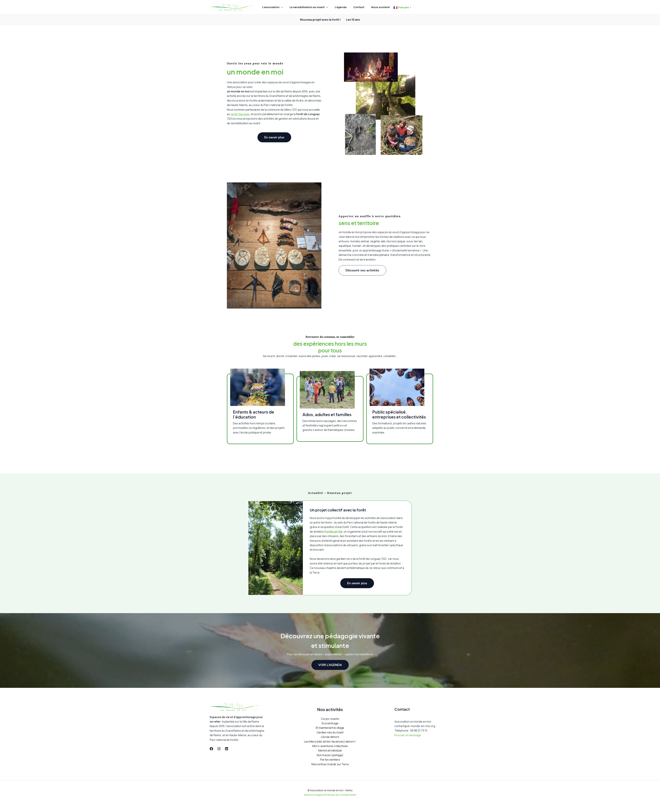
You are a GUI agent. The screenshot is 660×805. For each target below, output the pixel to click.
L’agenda (340, 7)
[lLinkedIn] (226, 748)
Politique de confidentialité (340, 794)
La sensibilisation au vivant (307, 7)
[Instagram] (219, 748)
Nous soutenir (380, 7)
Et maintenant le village (330, 728)
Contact (358, 7)
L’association (270, 7)
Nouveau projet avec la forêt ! (320, 20)
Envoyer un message (407, 735)
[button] (281, 7)
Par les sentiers (330, 759)
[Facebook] (211, 748)
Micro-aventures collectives (330, 746)
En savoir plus (357, 583)
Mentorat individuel (330, 750)
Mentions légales (314, 794)
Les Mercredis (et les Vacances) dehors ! (330, 741)
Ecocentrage (330, 723)
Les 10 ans (353, 20)
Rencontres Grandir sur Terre (330, 764)
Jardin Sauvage (240, 114)
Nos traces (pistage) (330, 755)
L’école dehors (330, 737)
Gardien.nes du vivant (330, 732)
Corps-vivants (330, 719)
